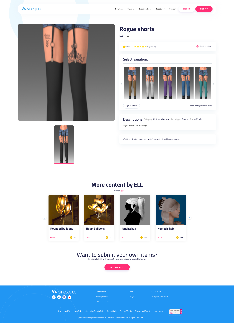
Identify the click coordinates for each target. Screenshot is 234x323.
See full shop (115, 190)
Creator (160, 9)
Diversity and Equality (143, 311)
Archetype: (176, 119)
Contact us (156, 292)
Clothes (156, 119)
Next (213, 84)
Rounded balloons (61, 229)
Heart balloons (95, 229)
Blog (131, 292)
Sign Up (204, 9)
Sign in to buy (131, 105)
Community (145, 9)
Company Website (159, 296)
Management (102, 296)
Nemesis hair (165, 229)
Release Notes (102, 301)
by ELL (122, 36)
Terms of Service (126, 311)
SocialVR (66, 311)
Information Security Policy (94, 311)
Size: (192, 119)
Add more (208, 105)
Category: (148, 119)
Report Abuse (158, 311)
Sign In (187, 9)
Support (172, 9)
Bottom (165, 119)
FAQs (131, 296)
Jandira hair (129, 229)
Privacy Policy (77, 311)
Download (119, 9)
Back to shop (206, 46)
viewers (179, 139)
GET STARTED (117, 267)
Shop (131, 9)
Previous (121, 84)
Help (59, 311)
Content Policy (112, 311)
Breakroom (101, 292)
